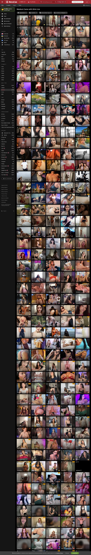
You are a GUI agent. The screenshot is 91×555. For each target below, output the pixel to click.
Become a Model (4, 198)
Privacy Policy (4, 193)
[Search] (56, 2)
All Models (3, 202)
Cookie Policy (59, 553)
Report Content (4, 189)
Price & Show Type (46, 12)
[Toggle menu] (2, 2)
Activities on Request (60, 12)
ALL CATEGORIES (8, 178)
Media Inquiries (4, 191)
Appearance (22, 12)
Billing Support (4, 187)
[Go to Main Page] (11, 2)
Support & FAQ (4, 185)
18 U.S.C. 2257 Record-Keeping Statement (6, 205)
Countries (33, 12)
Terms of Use (4, 195)
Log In (87, 1)
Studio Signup (4, 200)
